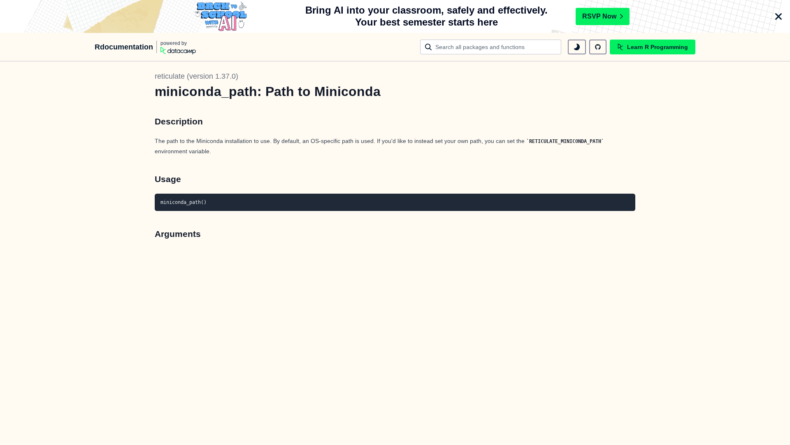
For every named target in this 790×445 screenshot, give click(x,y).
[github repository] (597, 47)
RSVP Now (599, 16)
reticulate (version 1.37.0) (196, 76)
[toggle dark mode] (577, 47)
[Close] (778, 16)
